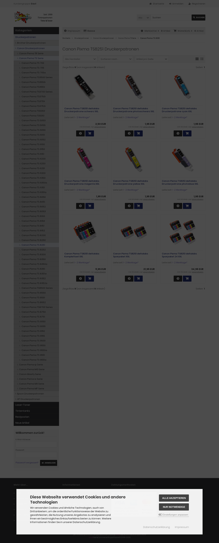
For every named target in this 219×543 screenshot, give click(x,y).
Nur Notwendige (174, 507)
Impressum (182, 527)
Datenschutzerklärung (156, 527)
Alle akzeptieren (174, 498)
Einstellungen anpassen (175, 514)
